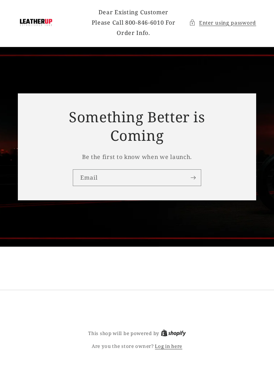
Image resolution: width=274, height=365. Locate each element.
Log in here (168, 346)
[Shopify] (173, 333)
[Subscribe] (193, 177)
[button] (222, 22)
